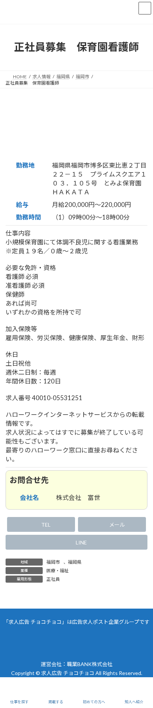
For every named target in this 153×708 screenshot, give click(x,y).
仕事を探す (19, 701)
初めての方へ (94, 701)
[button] (41, 524)
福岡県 (74, 562)
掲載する (55, 701)
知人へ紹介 (134, 701)
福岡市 (53, 562)
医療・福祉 (57, 570)
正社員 (53, 579)
